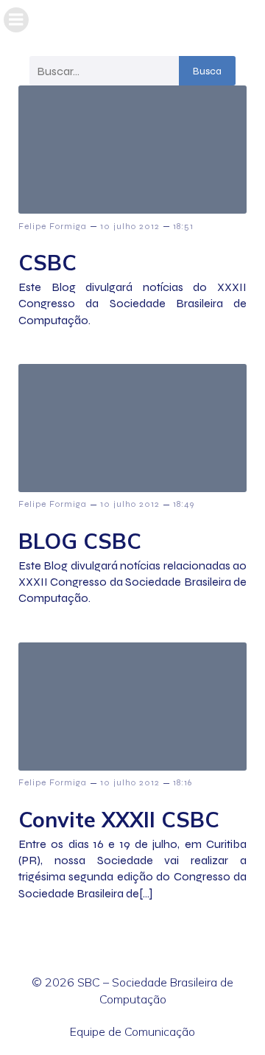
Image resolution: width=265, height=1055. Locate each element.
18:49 (183, 504)
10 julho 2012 (130, 226)
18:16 (182, 782)
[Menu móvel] (16, 19)
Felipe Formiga (52, 226)
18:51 (183, 226)
